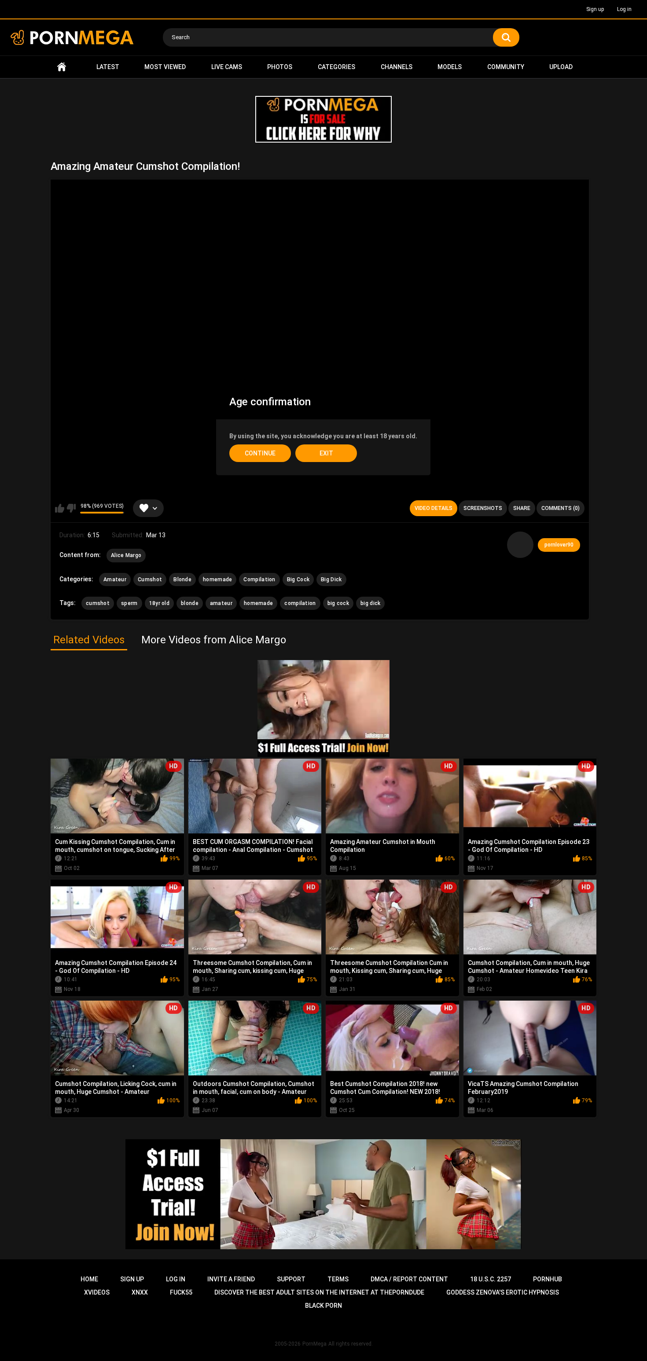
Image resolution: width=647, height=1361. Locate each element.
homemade (217, 579)
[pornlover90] (520, 545)
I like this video (59, 508)
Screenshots (482, 508)
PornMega (314, 1344)
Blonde (182, 579)
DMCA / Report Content (409, 1279)
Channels (396, 66)
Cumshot (150, 579)
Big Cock (298, 579)
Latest (107, 66)
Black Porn (323, 1305)
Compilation (259, 579)
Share (521, 508)
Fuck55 (181, 1292)
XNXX (140, 1292)
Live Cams (226, 66)
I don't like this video (71, 508)
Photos (279, 66)
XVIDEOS (97, 1292)
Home (62, 67)
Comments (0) (560, 508)
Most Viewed (165, 66)
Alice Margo (126, 555)
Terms (338, 1279)
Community (505, 66)
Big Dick (331, 579)
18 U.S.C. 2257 (490, 1279)
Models (449, 66)
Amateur (114, 579)
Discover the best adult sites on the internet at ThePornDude (319, 1292)
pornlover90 (558, 545)
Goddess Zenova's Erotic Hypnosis (502, 1292)
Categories (336, 66)
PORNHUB (547, 1279)
